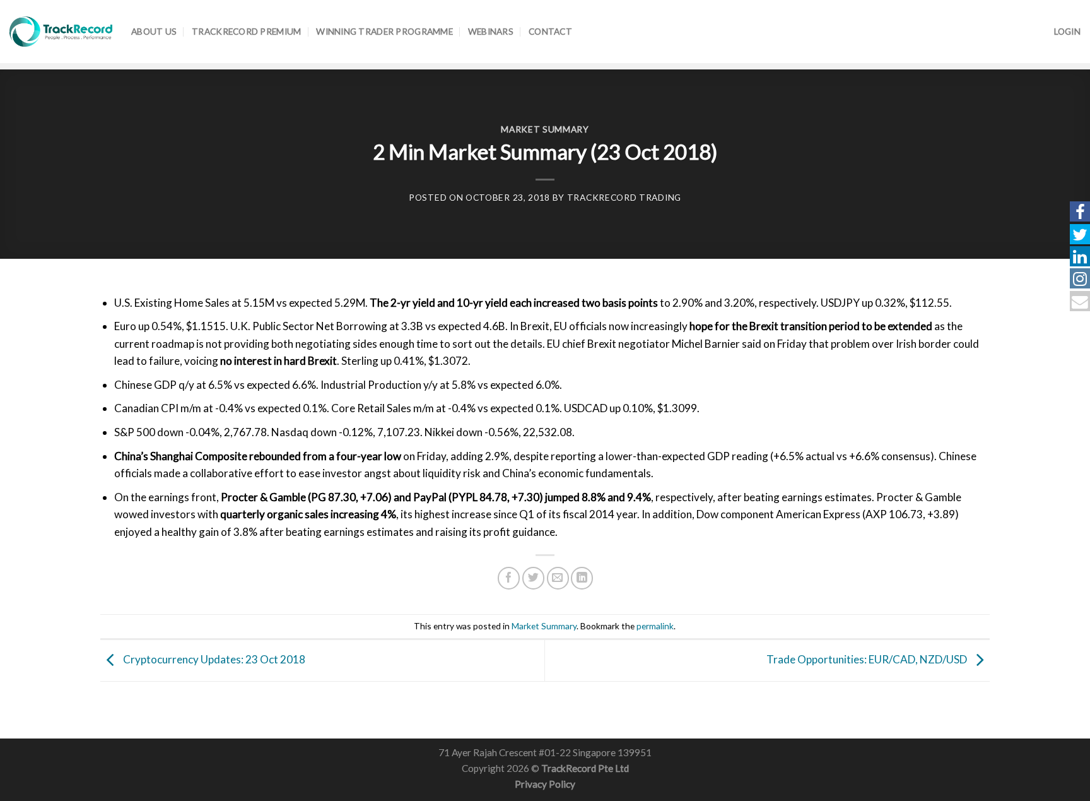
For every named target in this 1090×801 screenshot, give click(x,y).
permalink (655, 625)
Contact (550, 31)
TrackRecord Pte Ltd (585, 768)
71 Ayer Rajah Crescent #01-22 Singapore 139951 (545, 752)
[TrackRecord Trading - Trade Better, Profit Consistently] (60, 31)
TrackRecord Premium (246, 31)
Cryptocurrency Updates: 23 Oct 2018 (213, 659)
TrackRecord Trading (624, 197)
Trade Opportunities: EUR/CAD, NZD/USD (867, 659)
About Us (154, 31)
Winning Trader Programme (384, 31)
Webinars (490, 31)
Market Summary (545, 129)
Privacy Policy (545, 784)
